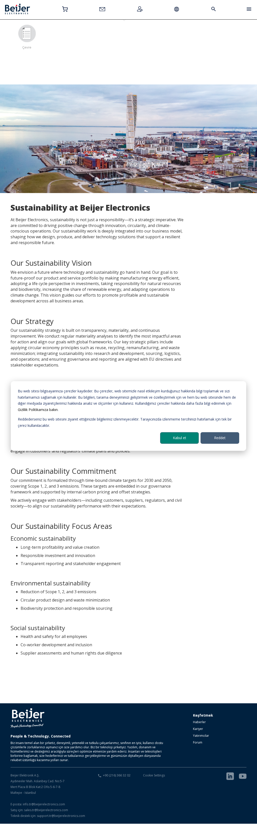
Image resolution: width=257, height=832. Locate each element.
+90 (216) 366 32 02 (117, 775)
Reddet (220, 437)
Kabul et (179, 437)
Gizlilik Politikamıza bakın (38, 409)
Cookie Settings (154, 775)
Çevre (26, 47)
